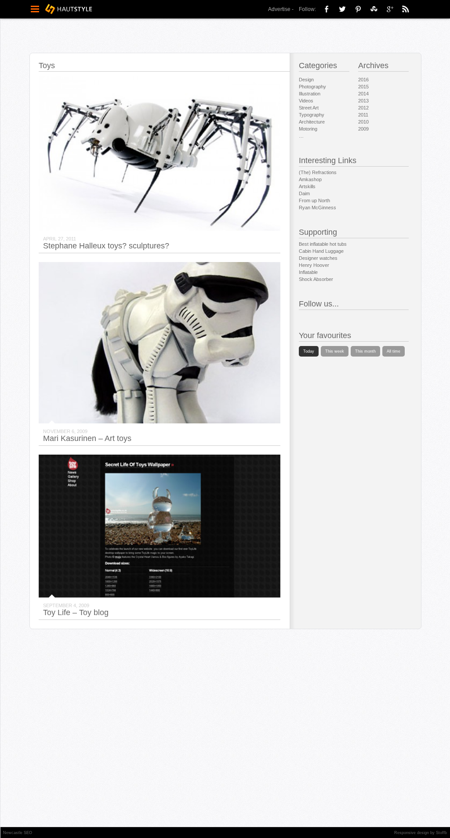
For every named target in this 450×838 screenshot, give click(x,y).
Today (308, 351)
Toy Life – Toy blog (76, 612)
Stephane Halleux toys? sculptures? (106, 245)
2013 (363, 100)
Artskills (307, 186)
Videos (306, 100)
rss (405, 9)
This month (365, 351)
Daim (304, 193)
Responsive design (411, 833)
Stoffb (441, 833)
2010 (363, 121)
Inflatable (308, 272)
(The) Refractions (318, 172)
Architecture (312, 121)
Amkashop (310, 179)
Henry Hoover (314, 265)
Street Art (309, 107)
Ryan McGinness (317, 207)
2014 (363, 93)
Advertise (279, 9)
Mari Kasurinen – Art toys (87, 438)
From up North (314, 200)
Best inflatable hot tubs (323, 244)
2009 (363, 128)
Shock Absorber (316, 279)
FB (326, 9)
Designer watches (318, 258)
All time (393, 351)
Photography (312, 86)
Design (306, 79)
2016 (363, 79)
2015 (363, 86)
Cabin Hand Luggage (321, 251)
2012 (363, 107)
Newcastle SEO (17, 833)
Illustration (309, 93)
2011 (363, 114)
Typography (311, 114)
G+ (390, 9)
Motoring (308, 128)
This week (334, 351)
